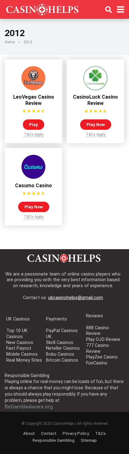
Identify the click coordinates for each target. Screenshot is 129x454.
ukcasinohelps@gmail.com (75, 297)
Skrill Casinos (59, 342)
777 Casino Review (97, 348)
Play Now (95, 124)
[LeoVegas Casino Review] (33, 89)
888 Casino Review (97, 330)
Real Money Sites (24, 360)
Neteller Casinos (63, 348)
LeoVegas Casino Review (33, 100)
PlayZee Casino (102, 357)
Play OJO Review (103, 339)
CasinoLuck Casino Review (95, 100)
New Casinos (19, 342)
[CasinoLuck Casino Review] (95, 89)
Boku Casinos (60, 354)
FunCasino (96, 363)
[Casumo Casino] (33, 178)
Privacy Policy (76, 433)
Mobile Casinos (22, 354)
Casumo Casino (33, 186)
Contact (48, 433)
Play (33, 124)
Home (10, 42)
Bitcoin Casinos (62, 360)
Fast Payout (18, 348)
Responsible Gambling (54, 440)
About (29, 433)
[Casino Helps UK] (42, 9)
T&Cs (100, 433)
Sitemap (89, 440)
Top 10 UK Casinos (17, 333)
